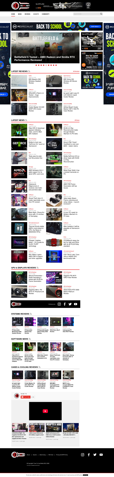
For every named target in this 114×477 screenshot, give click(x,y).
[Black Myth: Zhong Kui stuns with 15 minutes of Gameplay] (68, 348)
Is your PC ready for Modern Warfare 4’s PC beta (71, 216)
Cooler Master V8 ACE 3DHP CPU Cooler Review (36, 111)
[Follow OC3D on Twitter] (70, 306)
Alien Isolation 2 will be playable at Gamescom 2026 (71, 230)
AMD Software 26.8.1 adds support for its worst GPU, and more (36, 174)
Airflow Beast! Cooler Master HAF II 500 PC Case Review (71, 111)
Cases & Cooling (68, 91)
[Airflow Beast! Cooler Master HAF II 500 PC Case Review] (42, 377)
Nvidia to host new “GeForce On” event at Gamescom (36, 146)
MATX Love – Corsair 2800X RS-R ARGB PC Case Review (68, 387)
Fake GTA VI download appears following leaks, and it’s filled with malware (36, 133)
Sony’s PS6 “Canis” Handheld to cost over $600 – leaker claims (71, 146)
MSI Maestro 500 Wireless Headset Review (35, 83)
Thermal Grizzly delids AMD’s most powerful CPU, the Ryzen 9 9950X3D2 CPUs (36, 231)
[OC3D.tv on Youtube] (75, 306)
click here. (85, 475)
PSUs (65, 239)
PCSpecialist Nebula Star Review (28, 333)
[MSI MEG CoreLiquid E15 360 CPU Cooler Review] (55, 377)
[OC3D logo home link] (20, 6)
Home (13, 16)
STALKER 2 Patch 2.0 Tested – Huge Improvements (36, 97)
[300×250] (92, 82)
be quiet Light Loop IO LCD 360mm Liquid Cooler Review (71, 97)
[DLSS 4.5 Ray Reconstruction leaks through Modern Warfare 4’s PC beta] (30, 348)
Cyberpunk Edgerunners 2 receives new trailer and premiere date (35, 189)
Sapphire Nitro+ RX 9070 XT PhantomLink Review (36, 293)
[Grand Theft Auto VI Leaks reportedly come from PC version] (55, 348)
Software (31, 91)
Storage (31, 168)
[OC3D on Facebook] (64, 306)
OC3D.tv (36, 16)
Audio (30, 77)
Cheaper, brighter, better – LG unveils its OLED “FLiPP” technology (36, 245)
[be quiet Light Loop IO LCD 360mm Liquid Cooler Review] (17, 377)
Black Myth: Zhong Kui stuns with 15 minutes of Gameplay (36, 216)
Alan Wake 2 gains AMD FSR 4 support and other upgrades (36, 258)
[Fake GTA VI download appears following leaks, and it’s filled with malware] (17, 348)
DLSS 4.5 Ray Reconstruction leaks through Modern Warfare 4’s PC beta (71, 133)
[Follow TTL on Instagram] (59, 306)
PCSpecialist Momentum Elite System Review (16, 333)
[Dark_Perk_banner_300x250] (92, 62)
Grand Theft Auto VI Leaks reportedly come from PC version (37, 202)
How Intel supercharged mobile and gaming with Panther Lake (43, 58)
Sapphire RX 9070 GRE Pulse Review (70, 278)
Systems (14, 328)
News (20, 16)
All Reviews (76, 73)
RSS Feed (29, 73)
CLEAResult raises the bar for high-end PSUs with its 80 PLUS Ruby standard (71, 245)
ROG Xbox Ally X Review (55, 332)
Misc (65, 140)
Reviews (27, 16)
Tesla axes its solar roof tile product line (35, 159)
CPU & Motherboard (34, 225)
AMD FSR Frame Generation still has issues (70, 188)
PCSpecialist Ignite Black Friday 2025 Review (42, 333)
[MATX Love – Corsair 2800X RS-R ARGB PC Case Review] (68, 377)
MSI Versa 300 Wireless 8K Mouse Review (70, 83)
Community (45, 16)
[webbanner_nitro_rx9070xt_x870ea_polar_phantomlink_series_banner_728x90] (69, 6)
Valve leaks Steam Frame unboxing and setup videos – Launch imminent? (71, 203)
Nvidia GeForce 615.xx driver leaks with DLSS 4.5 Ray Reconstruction (71, 161)
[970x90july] (57, 28)
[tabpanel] (45, 49)
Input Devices (67, 77)
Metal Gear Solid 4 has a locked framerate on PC (71, 174)
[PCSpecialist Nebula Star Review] (30, 323)
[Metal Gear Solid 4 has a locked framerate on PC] (42, 348)
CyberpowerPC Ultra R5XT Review (68, 332)
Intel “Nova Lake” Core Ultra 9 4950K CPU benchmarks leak (71, 258)
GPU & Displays (32, 140)
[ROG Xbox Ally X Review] (55, 323)
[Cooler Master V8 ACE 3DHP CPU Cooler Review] (30, 377)
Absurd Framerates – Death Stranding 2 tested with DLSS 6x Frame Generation (36, 280)
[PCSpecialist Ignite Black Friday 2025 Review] (42, 323)
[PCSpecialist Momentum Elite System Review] (17, 323)
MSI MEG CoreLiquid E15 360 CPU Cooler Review (54, 387)
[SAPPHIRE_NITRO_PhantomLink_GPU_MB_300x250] (92, 43)
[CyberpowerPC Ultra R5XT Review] (68, 323)
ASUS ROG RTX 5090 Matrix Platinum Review (71, 293)
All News (77, 122)
